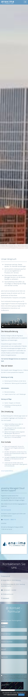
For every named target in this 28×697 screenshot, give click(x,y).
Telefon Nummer (7, 642)
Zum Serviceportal (6, 510)
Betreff (3, 649)
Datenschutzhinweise (12, 694)
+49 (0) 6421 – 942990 (9, 590)
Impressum (6, 598)
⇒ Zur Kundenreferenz (7, 471)
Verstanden (21, 694)
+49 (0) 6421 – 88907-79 (9, 519)
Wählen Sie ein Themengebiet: (11, 620)
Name (3, 626)
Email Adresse (6, 634)
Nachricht (4, 657)
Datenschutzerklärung (14, 680)
